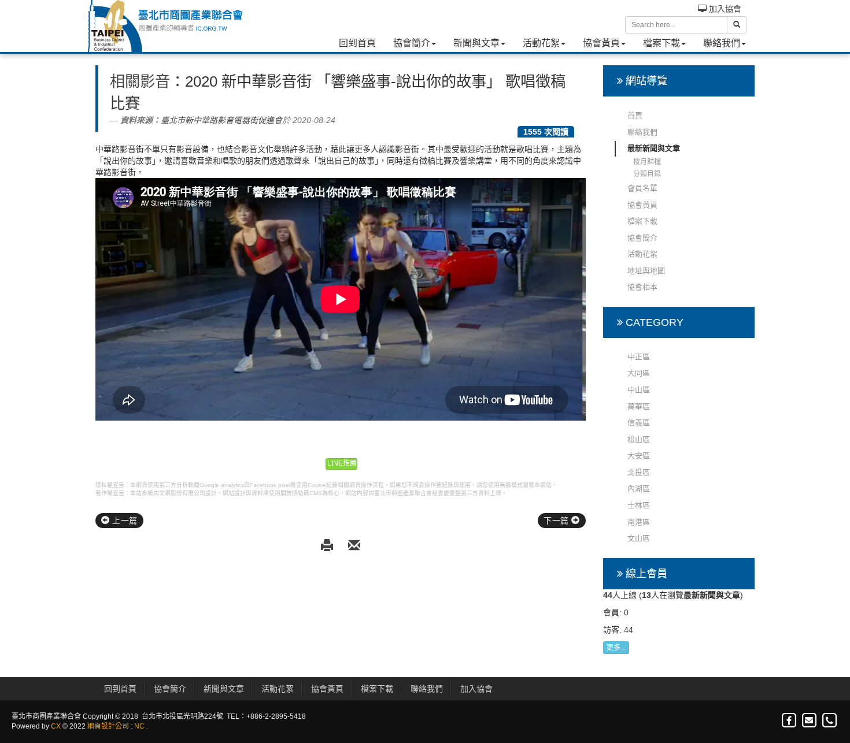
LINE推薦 (342, 463)
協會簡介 (411, 43)
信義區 (638, 422)
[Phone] (829, 720)
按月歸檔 (647, 162)
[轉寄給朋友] (354, 546)
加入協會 (724, 8)
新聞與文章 (476, 43)
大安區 (638, 455)
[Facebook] (789, 720)
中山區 (638, 389)
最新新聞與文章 (653, 148)
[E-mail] (810, 720)
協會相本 (642, 287)
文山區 (638, 538)
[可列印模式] (329, 546)
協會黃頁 (601, 43)
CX (56, 726)
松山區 (638, 439)
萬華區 (638, 406)
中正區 (638, 356)
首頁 (634, 115)
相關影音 (140, 81)
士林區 (638, 505)
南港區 (638, 522)
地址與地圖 (646, 270)
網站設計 (234, 493)
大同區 (638, 373)
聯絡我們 (721, 43)
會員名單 (642, 188)
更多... (616, 648)
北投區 (638, 472)
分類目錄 (647, 174)
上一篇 (124, 520)
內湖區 (638, 488)
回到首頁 (357, 43)
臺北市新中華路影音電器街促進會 (221, 120)
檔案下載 (661, 43)
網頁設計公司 (108, 726)
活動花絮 (541, 43)
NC (139, 726)
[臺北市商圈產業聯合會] (165, 26)
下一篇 (557, 520)
